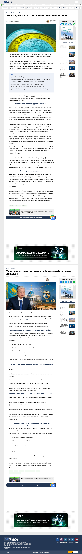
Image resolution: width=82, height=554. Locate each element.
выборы (16, 470)
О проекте (35, 552)
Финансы (29, 7)
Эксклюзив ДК (21, 7)
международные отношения (15, 473)
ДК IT (77, 7)
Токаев (11, 470)
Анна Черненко (53, 20)
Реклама (41, 552)
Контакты (46, 552)
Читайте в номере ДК (55, 7)
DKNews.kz (28, 319)
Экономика (5, 7)
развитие (24, 205)
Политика (13, 7)
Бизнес (36, 7)
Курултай (21, 470)
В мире (71, 7)
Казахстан (12, 205)
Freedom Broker (44, 7)
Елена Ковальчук (52, 278)
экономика (18, 205)
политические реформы (30, 470)
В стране (65, 7)
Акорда (38, 470)
